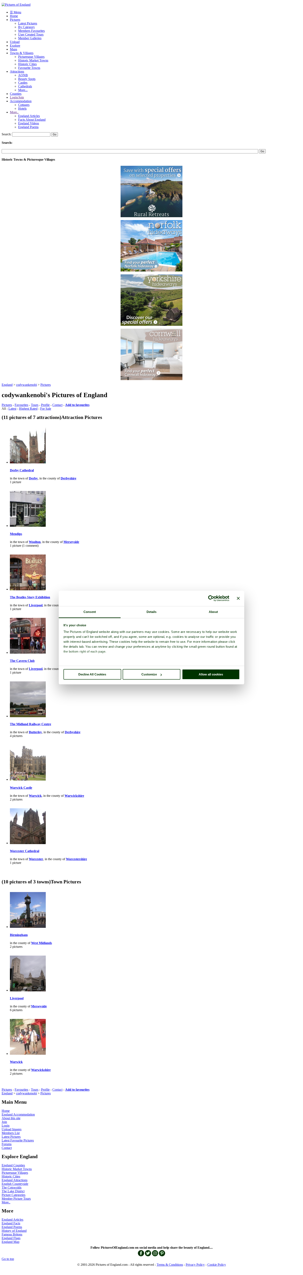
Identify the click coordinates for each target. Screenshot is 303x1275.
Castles (22, 82)
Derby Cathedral (22, 470)
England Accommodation (18, 1114)
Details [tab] (152, 612)
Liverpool (16, 998)
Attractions (17, 71)
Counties (15, 93)
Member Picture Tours (16, 1198)
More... (23, 90)
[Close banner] (238, 598)
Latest (12, 408)
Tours (34, 405)
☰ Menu (15, 12)
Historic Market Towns (33, 60)
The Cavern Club (22, 660)
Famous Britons (12, 1234)
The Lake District (13, 1191)
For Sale (45, 408)
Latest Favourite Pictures (18, 1140)
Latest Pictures (27, 23)
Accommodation (21, 101)
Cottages (23, 105)
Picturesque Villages (31, 56)
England (7, 384)
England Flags (11, 1238)
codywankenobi (26, 384)
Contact (57, 405)
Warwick (16, 1062)
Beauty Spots (26, 79)
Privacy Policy (195, 1264)
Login (5, 1125)
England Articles (29, 116)
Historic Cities (27, 64)
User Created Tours (30, 34)
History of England (14, 1230)
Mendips (16, 534)
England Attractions (14, 1180)
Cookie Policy (216, 1264)
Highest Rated (28, 408)
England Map (10, 1242)
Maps (13, 49)
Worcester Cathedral (24, 851)
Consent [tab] (89, 612)
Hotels (22, 108)
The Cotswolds (11, 1187)
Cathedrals (25, 86)
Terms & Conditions (170, 1264)
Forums (7, 1144)
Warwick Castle (21, 787)
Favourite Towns (29, 68)
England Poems (28, 127)
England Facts (11, 1223)
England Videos (28, 123)
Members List (11, 1133)
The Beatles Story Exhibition (30, 597)
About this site (11, 1118)
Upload (15, 42)
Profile (45, 405)
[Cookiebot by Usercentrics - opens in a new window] (211, 598)
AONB (23, 75)
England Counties (13, 1165)
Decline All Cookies (92, 674)
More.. (14, 112)
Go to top (8, 1259)
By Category (26, 27)
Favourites (21, 405)
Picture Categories (13, 1195)
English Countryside (15, 1184)
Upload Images (11, 1129)
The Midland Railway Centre (30, 724)
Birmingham (19, 935)
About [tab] (213, 612)
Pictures (15, 19)
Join (4, 1122)
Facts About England (32, 119)
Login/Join (17, 97)
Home (14, 16)
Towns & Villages (21, 53)
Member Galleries (29, 38)
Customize (149, 674)
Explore (15, 45)
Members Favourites (31, 30)
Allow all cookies (211, 674)
